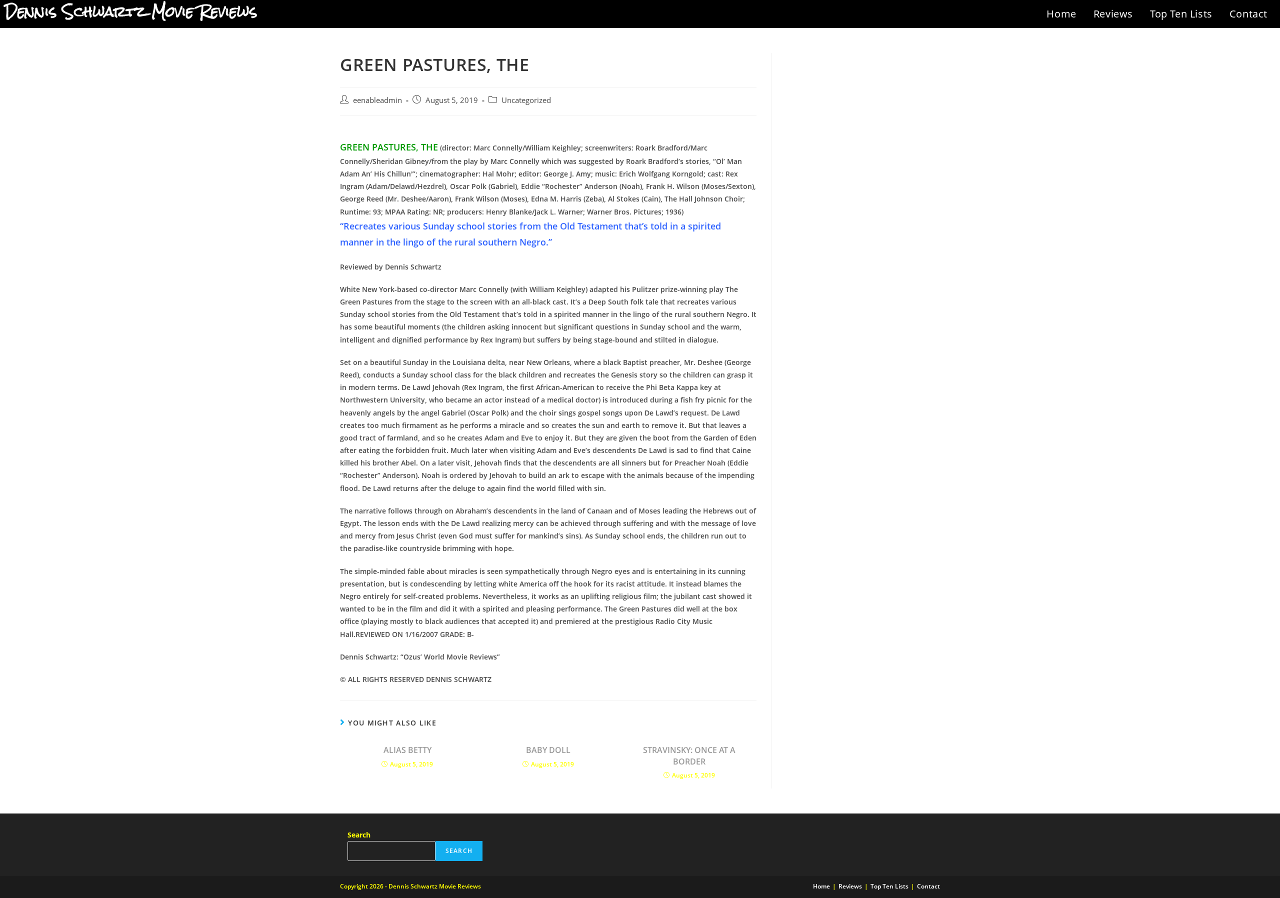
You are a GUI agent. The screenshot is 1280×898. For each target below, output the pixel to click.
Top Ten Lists (1181, 13)
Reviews (1113, 13)
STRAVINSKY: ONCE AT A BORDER (689, 755)
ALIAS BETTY (408, 750)
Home (1061, 13)
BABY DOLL (548, 750)
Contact (1249, 13)
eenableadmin (377, 100)
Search (359, 835)
